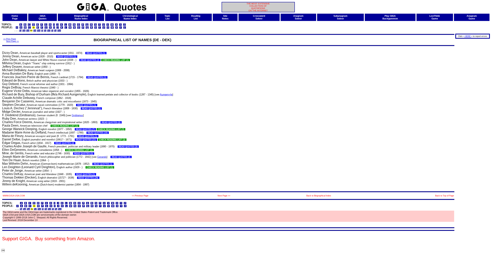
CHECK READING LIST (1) (115, 60)
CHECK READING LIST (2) (112, 139)
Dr (52, 31)
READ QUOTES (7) (85, 129)
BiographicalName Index (81, 17)
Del (34, 31)
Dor (48, 31)
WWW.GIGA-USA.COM (14, 195)
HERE (467, 36)
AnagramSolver (298, 17)
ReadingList (195, 17)
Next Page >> (12, 41)
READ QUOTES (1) (95, 53)
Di (42, 31)
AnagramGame (472, 17)
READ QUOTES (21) (86, 139)
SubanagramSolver (340, 17)
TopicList (167, 17)
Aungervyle (166, 94)
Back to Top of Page (444, 195)
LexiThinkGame (434, 17)
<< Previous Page (140, 195)
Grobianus (77, 115)
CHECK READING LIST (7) (111, 129)
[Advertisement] (471, 97)
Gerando (102, 156)
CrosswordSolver (259, 17)
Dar (23, 31)
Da (20, 31)
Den (38, 31)
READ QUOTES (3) (128, 146)
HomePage (15, 17)
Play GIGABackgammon (390, 17)
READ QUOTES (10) (97, 133)
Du (55, 31)
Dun (59, 31)
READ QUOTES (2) (90, 60)
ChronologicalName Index (130, 17)
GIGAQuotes (43, 17)
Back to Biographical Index (318, 195)
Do (45, 31)
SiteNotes (225, 17)
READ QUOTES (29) (88, 178)
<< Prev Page (9, 39)
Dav (27, 31)
